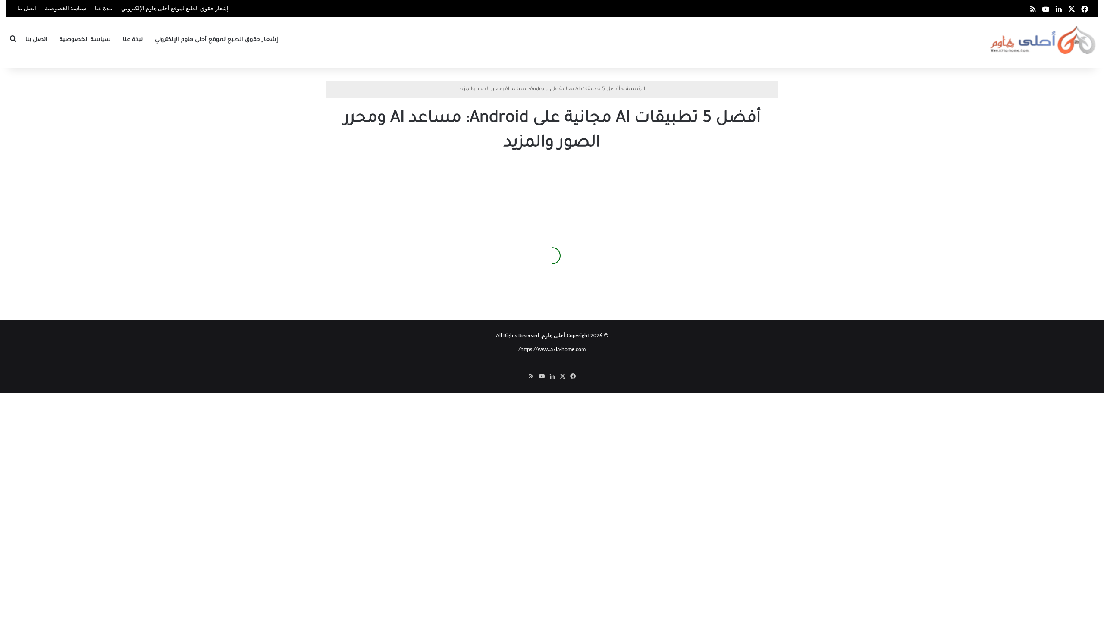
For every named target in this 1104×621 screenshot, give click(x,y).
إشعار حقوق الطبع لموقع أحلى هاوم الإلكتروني (175, 9)
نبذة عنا (104, 9)
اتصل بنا (26, 9)
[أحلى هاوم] (1044, 40)
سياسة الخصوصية (65, 9)
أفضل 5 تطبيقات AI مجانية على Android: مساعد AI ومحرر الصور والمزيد (406, 271)
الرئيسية (635, 89)
